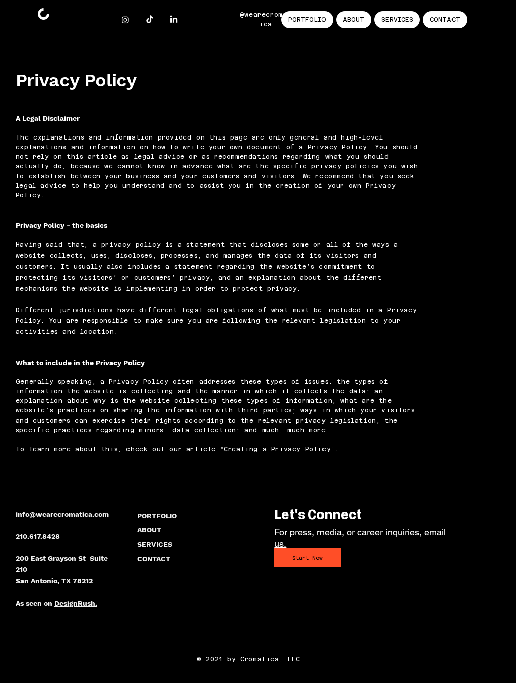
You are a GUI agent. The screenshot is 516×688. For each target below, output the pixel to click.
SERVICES (154, 544)
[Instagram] (125, 19)
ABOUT (149, 530)
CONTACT (153, 559)
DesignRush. (75, 603)
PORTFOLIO (157, 516)
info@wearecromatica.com (62, 514)
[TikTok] (149, 19)
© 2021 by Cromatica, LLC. (250, 659)
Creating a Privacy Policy (277, 449)
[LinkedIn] (173, 19)
